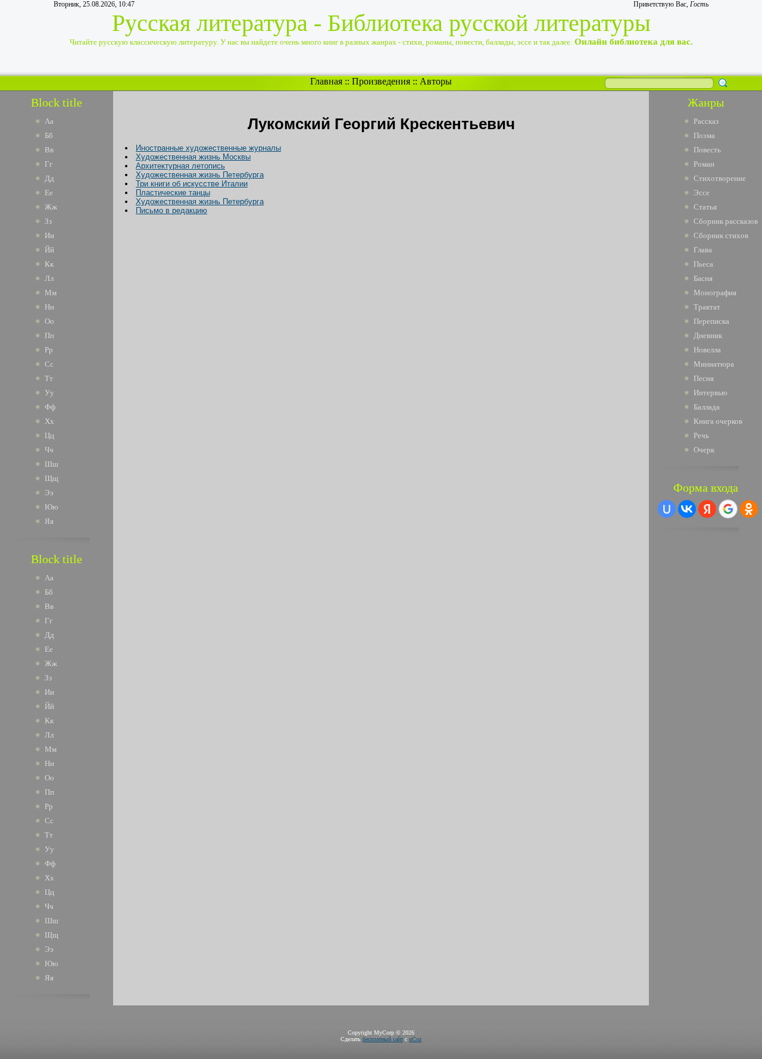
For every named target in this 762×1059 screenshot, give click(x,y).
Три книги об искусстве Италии (192, 183)
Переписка (711, 321)
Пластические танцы (173, 192)
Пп (49, 335)
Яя (49, 521)
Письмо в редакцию (171, 210)
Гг (48, 164)
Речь (701, 435)
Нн (49, 306)
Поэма (704, 135)
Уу (49, 392)
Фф (50, 406)
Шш (51, 464)
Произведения (381, 81)
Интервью (710, 392)
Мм (51, 292)
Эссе (702, 192)
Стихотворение (720, 178)
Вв (49, 149)
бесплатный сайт (383, 1039)
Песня (704, 378)
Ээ (49, 492)
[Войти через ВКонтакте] (687, 509)
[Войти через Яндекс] (707, 509)
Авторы (436, 81)
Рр (49, 349)
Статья (705, 206)
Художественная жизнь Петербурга (200, 174)
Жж (51, 206)
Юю (51, 506)
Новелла (707, 349)
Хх (49, 421)
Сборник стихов (721, 235)
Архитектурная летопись (180, 165)
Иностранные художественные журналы (208, 147)
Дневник (708, 335)
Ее (49, 192)
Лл (49, 278)
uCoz (415, 1039)
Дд (49, 178)
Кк (49, 264)
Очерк (704, 449)
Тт (49, 378)
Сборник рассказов (726, 221)
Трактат (707, 306)
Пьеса (703, 264)
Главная (326, 81)
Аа (49, 121)
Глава (703, 249)
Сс (49, 364)
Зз (48, 221)
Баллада (707, 406)
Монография (715, 292)
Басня (703, 278)
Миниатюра (714, 364)
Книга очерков (718, 421)
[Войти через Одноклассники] (749, 509)
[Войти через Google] (728, 508)
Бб (49, 135)
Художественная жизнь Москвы (193, 156)
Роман (704, 164)
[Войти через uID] (667, 509)
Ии (49, 235)
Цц (49, 435)
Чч (49, 449)
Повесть (707, 149)
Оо (49, 321)
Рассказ (706, 121)
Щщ (51, 478)
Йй (49, 249)
